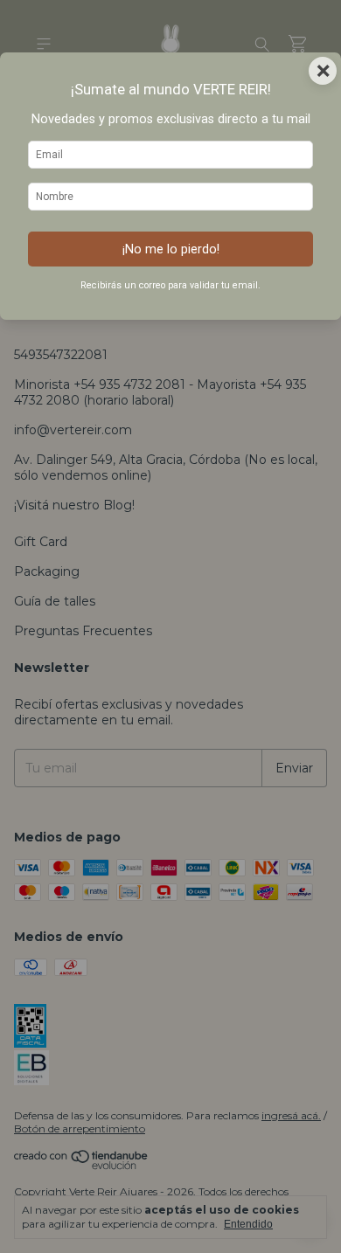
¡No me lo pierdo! (170, 249)
